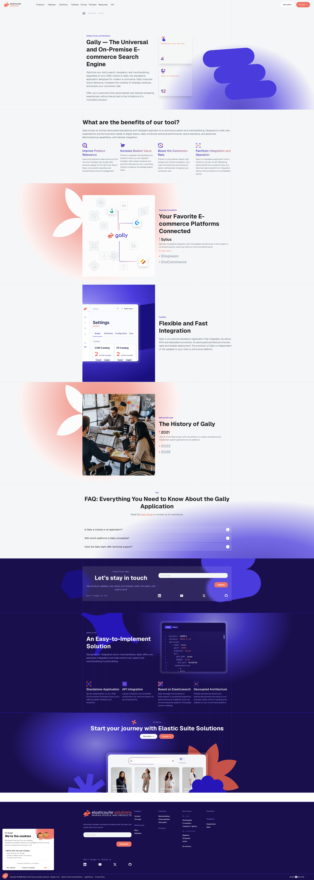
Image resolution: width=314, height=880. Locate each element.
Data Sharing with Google (16, 853)
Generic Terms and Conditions (71, 877)
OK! (45, 868)
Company (137, 811)
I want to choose (28, 868)
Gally (208, 827)
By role (186, 816)
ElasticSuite (211, 824)
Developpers (187, 820)
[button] (5, 876)
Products (92, 13)
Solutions (187, 811)
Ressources (139, 825)
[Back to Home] (18, 4)
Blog (136, 830)
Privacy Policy (100, 877)
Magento (186, 835)
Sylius (166, 239)
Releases (137, 833)
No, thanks (11, 868)
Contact (137, 816)
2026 (165, 452)
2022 (165, 446)
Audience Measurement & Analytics (19, 855)
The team (137, 819)
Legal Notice (88, 877)
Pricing (161, 828)
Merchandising (164, 816)
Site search (162, 822)
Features (162, 811)
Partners (210, 811)
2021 (165, 432)
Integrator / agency (190, 826)
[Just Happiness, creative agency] (296, 877)
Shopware (170, 256)
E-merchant (187, 823)
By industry (187, 846)
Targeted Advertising (14, 858)
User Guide (147, 514)
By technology (189, 831)
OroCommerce (174, 262)
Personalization (164, 819)
